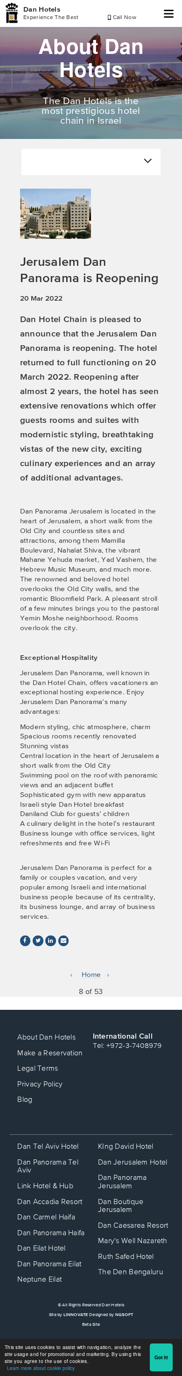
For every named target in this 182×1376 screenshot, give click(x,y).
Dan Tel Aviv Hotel (47, 1146)
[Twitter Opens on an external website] (38, 940)
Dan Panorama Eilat (49, 1263)
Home (91, 974)
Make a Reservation (50, 1052)
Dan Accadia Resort (49, 1201)
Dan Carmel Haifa (46, 1216)
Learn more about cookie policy (41, 1367)
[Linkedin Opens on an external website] (50, 940)
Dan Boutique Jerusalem (121, 1205)
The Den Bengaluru (130, 1271)
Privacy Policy (40, 1084)
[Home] (12, 13)
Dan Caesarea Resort (133, 1225)
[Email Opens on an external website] (63, 940)
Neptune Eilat (39, 1279)
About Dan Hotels (46, 1037)
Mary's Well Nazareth (133, 1240)
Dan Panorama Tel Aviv (47, 1166)
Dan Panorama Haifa (50, 1232)
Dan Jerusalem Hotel (133, 1162)
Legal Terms (37, 1068)
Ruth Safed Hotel (126, 1256)
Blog (24, 1099)
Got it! (161, 1357)
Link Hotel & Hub (45, 1185)
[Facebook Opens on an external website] (25, 940)
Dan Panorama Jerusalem (122, 1181)
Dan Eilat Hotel (41, 1248)
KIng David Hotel (126, 1146)
